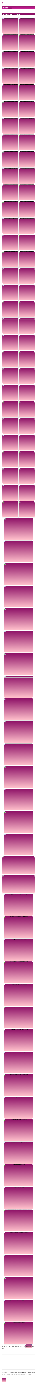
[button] (5, 7)
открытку (28, 1346)
